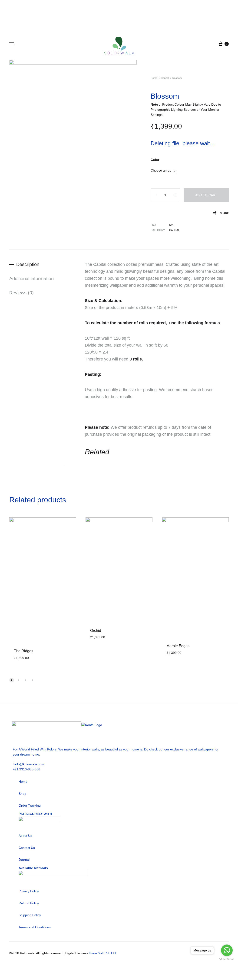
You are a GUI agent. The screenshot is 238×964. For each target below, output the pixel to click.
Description (27, 264)
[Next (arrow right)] (230, 482)
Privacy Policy (29, 891)
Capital (165, 78)
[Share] (223, 5)
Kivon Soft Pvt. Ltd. (103, 953)
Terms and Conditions (35, 927)
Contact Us (27, 848)
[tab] (37, 264)
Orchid (95, 631)
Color (155, 160)
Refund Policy (29, 903)
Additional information (31, 278)
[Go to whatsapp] (227, 950)
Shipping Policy (30, 915)
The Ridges (23, 651)
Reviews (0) (21, 292)
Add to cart (206, 195)
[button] (11, 680)
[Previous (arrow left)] (8, 482)
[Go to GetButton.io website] (226, 959)
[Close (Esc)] (233, 5)
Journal (24, 859)
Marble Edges (177, 646)
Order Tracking (30, 805)
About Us (25, 835)
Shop (22, 793)
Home (154, 78)
